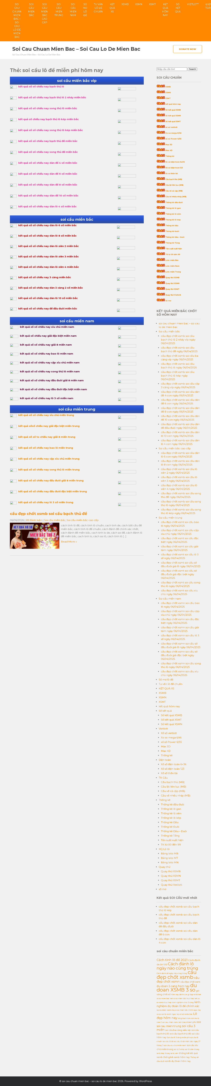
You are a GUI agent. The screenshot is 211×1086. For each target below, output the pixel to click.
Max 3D (168, 145)
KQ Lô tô (164, 849)
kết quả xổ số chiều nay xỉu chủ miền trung (46, 415)
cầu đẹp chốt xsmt (190, 981)
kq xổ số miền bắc (185, 1014)
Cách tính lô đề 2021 (172, 960)
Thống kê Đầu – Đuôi (174, 237)
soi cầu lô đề (168, 1041)
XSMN (138, 4)
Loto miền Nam (172, 266)
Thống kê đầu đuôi (174, 202)
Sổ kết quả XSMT (173, 121)
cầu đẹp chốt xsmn (178, 979)
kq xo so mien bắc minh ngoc (185, 1010)
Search (192, 69)
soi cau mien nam (170, 1022)
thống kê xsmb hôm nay (176, 1057)
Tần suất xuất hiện (173, 249)
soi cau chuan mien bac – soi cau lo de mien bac (16, 20)
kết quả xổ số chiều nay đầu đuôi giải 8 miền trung (51, 480)
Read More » (69, 541)
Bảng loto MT (169, 858)
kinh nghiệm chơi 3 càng (183, 1002)
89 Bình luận (34, 520)
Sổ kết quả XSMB (173, 110)
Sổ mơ (168, 301)
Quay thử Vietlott (173, 295)
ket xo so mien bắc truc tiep (182, 998)
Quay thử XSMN (172, 283)
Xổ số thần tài (171, 173)
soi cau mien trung (169, 1026)
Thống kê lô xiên (173, 214)
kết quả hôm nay (165, 10)
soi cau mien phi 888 (189, 1022)
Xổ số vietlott (169, 733)
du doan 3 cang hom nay (173, 986)
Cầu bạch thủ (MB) (173, 179)
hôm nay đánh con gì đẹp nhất (184, 994)
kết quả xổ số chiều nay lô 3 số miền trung (45, 502)
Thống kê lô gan (173, 208)
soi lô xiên (189, 1049)
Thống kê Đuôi (172, 231)
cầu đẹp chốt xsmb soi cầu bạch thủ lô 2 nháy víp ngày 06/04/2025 (178, 339)
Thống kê (169, 156)
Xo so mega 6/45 (173, 133)
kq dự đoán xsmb (164, 1010)
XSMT (152, 4)
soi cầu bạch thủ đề (180, 1033)
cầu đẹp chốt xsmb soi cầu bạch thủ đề (48, 513)
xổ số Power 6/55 (173, 139)
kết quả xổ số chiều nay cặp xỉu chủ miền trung (48, 458)
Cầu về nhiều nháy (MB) (175, 197)
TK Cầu (163, 777)
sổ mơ (162, 889)
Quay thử (164, 866)
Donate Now (187, 49)
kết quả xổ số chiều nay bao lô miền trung (45, 447)
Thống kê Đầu (171, 226)
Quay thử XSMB (172, 278)
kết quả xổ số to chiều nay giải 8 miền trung (46, 436)
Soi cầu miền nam (73, 10)
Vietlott (193, 4)
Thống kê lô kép (173, 220)
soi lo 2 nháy (179, 1049)
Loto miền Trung (173, 272)
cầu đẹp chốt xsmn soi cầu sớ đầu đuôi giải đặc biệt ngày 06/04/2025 (179, 655)
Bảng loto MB (169, 853)
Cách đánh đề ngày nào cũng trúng (172, 973)
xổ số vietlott (171, 127)
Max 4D (168, 150)
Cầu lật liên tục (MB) (174, 185)
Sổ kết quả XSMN (173, 116)
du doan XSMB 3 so (177, 987)
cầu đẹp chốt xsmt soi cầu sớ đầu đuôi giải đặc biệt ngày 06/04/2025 (179, 574)
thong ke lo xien (172, 1053)
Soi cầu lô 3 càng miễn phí (178, 1037)
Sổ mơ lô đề (85, 10)
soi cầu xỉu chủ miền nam (175, 1045)
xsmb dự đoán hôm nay (178, 1061)
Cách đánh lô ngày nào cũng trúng (177, 966)
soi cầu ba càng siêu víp (178, 1030)
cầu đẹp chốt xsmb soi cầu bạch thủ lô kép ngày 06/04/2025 (177, 375)
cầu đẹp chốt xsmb (176, 974)
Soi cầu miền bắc (31, 10)
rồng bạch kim (184, 1018)
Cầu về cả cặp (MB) (173, 191)
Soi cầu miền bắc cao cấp (44, 13)
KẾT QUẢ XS (112, 8)
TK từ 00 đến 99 (172, 254)
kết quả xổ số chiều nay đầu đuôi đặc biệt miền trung (52, 491)
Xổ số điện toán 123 (174, 168)
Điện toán (165, 759)
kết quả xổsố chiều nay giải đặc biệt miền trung (49, 426)
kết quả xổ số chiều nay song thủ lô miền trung (49, 469)
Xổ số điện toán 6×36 (173, 764)
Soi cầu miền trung (58, 10)
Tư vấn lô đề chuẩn (98, 8)
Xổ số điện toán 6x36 (175, 162)
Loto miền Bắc (172, 260)
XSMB (125, 4)
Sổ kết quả (178, 8)
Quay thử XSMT (172, 289)
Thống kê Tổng (172, 243)
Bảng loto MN (170, 862)
